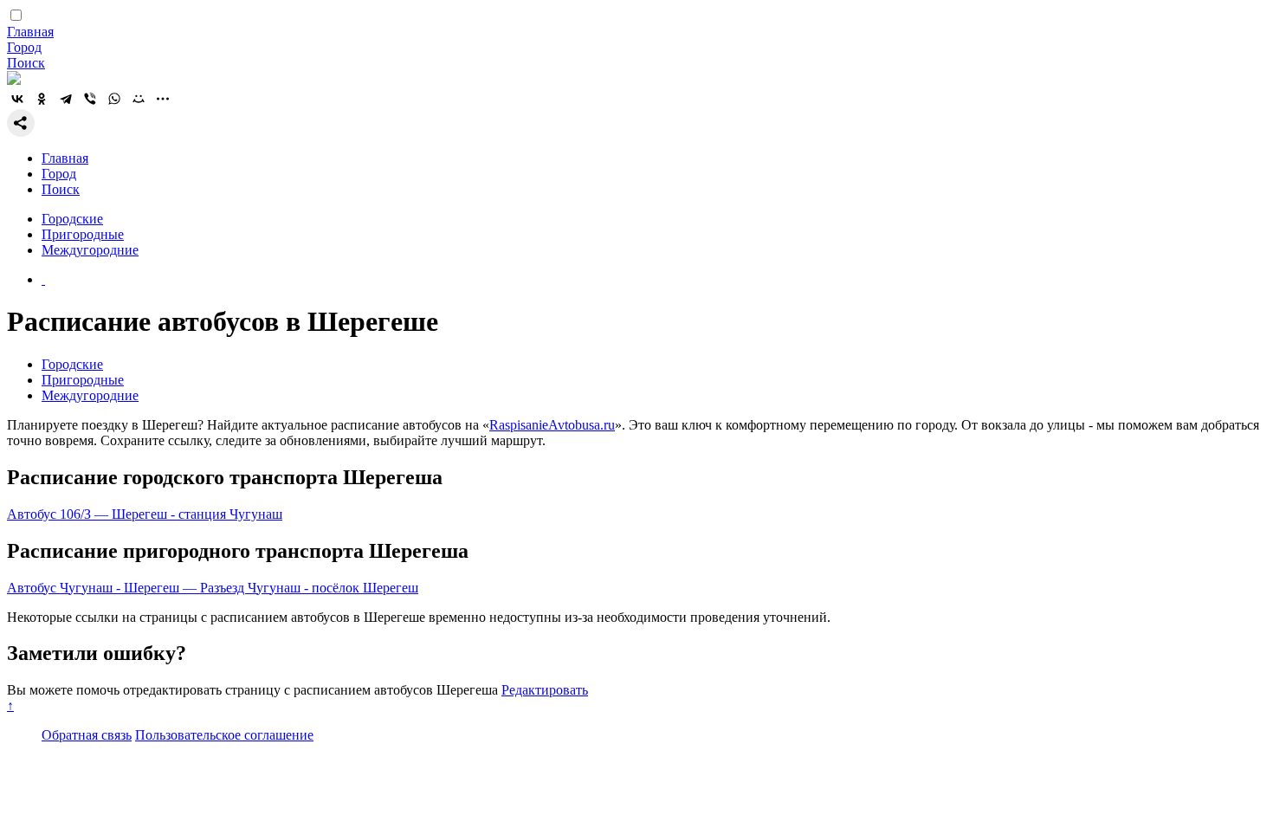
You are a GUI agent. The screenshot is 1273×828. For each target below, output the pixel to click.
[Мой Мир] (138, 98)
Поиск (26, 62)
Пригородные (83, 234)
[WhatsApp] (114, 98)
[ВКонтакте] (17, 98)
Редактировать (544, 689)
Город (24, 47)
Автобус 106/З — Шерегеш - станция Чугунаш (144, 514)
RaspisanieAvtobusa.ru (552, 424)
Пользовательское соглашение (224, 735)
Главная (30, 31)
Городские (72, 218)
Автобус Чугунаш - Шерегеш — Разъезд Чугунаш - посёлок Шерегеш (212, 587)
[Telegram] (65, 98)
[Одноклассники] (41, 98)
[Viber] (90, 98)
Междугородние (90, 250)
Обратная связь (87, 735)
